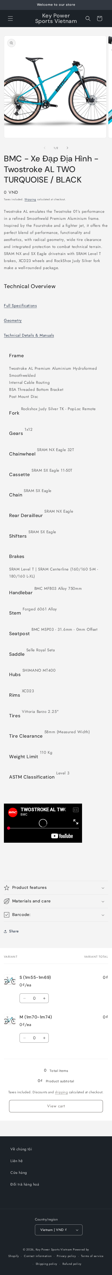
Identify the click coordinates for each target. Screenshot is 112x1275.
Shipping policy (47, 1264)
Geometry (13, 320)
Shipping (30, 199)
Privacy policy (66, 1256)
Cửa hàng (18, 1172)
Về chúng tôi (21, 1149)
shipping (61, 1092)
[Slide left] (44, 148)
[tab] (29, 305)
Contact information (38, 1256)
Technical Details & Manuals (29, 335)
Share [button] (14, 931)
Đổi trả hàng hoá (24, 1184)
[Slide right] (67, 148)
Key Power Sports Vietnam (54, 1249)
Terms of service (92, 1256)
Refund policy (72, 1264)
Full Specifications (20, 305)
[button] (10, 18)
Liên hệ (16, 1160)
